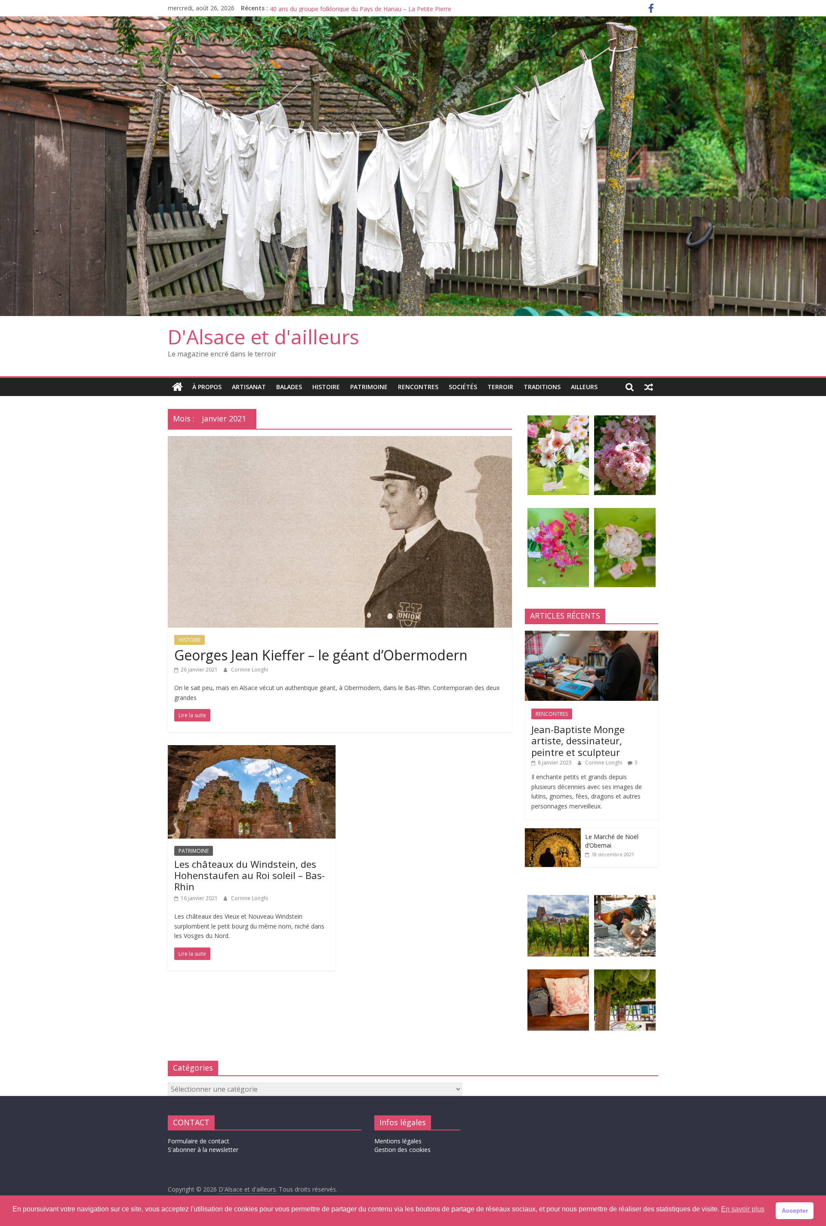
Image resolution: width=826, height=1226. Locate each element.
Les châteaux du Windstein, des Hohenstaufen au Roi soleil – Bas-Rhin (249, 875)
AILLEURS (584, 387)
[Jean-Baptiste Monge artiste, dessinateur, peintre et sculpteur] (591, 635)
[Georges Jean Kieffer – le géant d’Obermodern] (340, 441)
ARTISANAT (249, 387)
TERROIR (500, 387)
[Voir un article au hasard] (648, 387)
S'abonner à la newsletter (203, 1150)
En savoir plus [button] (742, 1209)
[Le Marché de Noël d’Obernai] (553, 833)
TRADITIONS (542, 387)
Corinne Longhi (249, 669)
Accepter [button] (795, 1210)
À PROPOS (207, 387)
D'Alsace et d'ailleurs (263, 336)
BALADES (289, 387)
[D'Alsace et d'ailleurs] (413, 21)
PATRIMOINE (369, 387)
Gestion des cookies (402, 1150)
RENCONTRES (418, 387)
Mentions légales (398, 1141)
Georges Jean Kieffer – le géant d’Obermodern (321, 655)
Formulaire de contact (198, 1141)
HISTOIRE (326, 387)
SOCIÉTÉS (463, 387)
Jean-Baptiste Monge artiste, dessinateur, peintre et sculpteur (355, 8)
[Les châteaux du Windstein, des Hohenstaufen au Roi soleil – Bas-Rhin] (252, 750)
